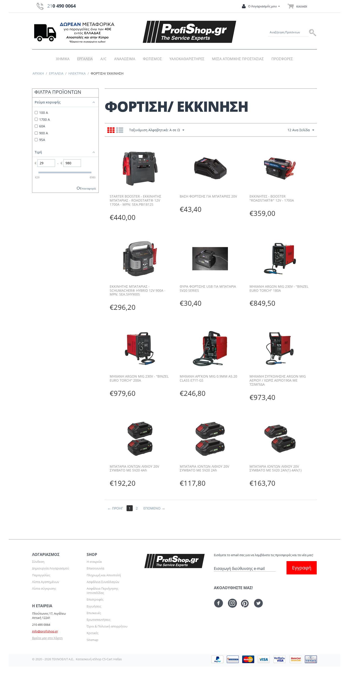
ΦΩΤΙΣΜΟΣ (152, 59)
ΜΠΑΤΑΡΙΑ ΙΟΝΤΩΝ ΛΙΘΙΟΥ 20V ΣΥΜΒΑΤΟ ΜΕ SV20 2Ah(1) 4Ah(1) (276, 469)
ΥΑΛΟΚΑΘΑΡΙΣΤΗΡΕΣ (187, 59)
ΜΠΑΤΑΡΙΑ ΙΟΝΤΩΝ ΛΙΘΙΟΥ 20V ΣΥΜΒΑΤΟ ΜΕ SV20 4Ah (134, 469)
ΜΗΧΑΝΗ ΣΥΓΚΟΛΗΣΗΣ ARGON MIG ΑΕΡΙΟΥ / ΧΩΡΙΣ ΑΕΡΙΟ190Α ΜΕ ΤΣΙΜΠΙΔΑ (278, 380)
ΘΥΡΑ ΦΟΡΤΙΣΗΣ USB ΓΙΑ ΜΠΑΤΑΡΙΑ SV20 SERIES (208, 289)
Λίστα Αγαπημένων (45, 582)
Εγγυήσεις (94, 606)
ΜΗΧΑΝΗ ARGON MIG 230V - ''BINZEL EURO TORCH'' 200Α (139, 378)
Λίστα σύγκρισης (44, 588)
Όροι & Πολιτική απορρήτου (107, 626)
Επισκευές (94, 613)
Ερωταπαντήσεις (98, 619)
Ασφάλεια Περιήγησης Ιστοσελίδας (102, 590)
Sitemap (92, 640)
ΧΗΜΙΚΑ (63, 59)
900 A (43, 133)
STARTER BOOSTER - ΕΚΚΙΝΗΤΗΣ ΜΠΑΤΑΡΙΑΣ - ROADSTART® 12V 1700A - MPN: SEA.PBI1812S (135, 200)
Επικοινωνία (95, 568)
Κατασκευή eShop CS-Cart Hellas (99, 659)
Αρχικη (38, 73)
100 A (43, 112)
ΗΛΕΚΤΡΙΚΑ (77, 73)
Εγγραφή (301, 567)
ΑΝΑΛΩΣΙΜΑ (124, 59)
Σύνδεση (38, 561)
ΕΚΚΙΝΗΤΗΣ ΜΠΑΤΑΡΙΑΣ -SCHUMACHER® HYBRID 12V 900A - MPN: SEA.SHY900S (137, 290)
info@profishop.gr (45, 631)
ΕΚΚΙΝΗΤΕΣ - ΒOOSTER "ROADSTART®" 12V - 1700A (272, 198)
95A (42, 139)
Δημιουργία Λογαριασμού (50, 568)
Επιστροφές (95, 599)
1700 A (44, 119)
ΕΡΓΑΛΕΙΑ (85, 59)
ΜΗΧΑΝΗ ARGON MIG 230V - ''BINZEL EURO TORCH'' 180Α (279, 289)
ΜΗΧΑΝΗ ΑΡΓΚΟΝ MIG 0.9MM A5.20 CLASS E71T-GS (208, 378)
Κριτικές (92, 633)
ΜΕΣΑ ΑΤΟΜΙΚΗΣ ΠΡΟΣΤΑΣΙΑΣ (238, 59)
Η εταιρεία (94, 561)
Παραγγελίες (41, 575)
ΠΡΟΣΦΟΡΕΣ (282, 59)
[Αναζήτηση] (313, 32)
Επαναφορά (88, 188)
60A (42, 126)
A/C (103, 59)
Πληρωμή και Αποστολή (104, 575)
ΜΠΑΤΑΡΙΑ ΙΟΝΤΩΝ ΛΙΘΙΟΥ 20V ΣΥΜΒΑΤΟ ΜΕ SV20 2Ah (204, 469)
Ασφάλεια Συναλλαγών (103, 582)
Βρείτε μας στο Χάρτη (47, 638)
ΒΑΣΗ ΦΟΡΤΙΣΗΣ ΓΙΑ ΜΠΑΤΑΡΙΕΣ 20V (208, 196)
